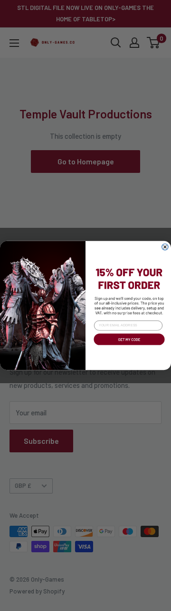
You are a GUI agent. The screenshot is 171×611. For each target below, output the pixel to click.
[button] (128, 346)
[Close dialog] (165, 247)
